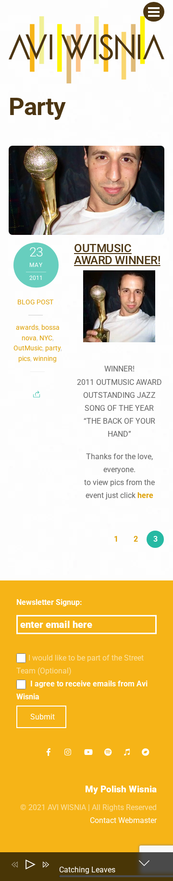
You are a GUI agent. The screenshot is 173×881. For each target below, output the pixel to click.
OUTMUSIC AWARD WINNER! (117, 254)
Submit (42, 716)
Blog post (35, 302)
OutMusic (27, 348)
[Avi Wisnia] (86, 78)
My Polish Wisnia (121, 789)
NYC (45, 338)
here (145, 495)
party (53, 348)
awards (27, 327)
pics (24, 358)
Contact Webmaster (123, 820)
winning (45, 358)
